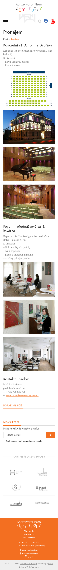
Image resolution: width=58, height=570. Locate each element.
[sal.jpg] (29, 164)
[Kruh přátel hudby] (16, 487)
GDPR (30, 556)
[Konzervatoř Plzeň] (27, 18)
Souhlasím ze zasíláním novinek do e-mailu (24, 441)
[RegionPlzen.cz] (42, 503)
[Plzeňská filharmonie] (42, 472)
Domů (5, 38)
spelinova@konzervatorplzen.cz (22, 395)
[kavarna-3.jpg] (29, 354)
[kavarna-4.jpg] (29, 317)
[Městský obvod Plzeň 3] (16, 503)
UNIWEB (30, 566)
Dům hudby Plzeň (30, 550)
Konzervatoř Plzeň (30, 553)
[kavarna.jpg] (29, 279)
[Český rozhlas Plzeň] (42, 487)
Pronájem (15, 38)
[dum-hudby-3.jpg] (29, 202)
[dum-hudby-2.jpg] (29, 127)
